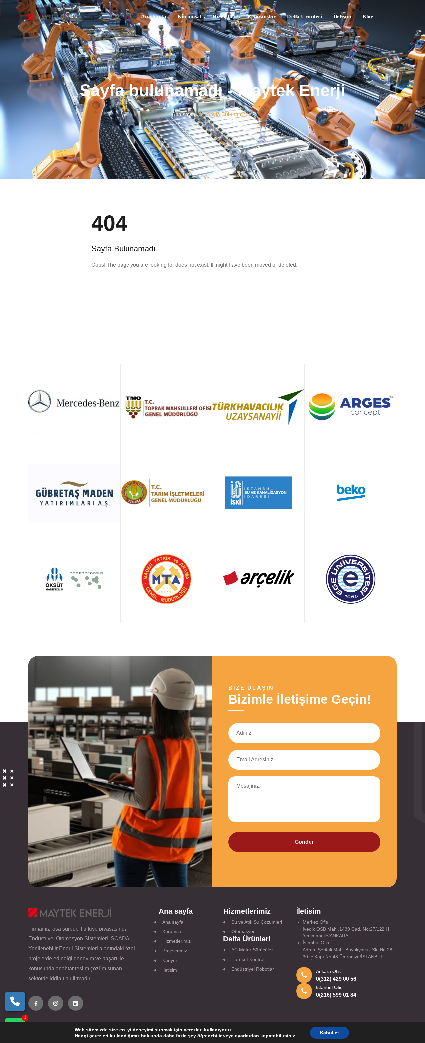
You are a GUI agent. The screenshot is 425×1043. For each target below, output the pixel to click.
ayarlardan (247, 1035)
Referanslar (261, 16)
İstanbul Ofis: (330, 987)
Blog (367, 16)
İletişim (342, 16)
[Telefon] (15, 1001)
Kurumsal (189, 16)
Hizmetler (224, 16)
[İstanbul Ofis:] (304, 991)
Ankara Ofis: (329, 971)
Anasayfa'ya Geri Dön (128, 286)
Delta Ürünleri (304, 16)
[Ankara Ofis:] (304, 975)
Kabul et (329, 1032)
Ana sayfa (153, 16)
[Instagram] (55, 1003)
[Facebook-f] (35, 1003)
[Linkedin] (75, 1003)
